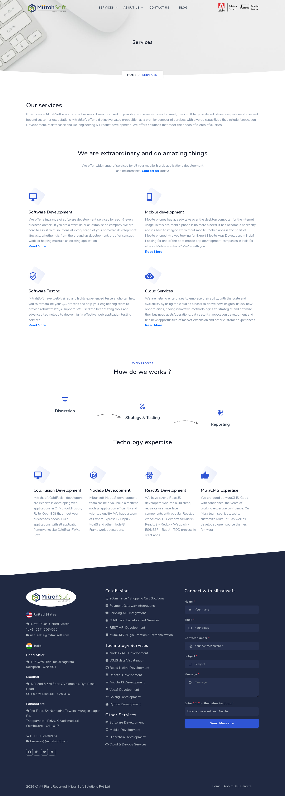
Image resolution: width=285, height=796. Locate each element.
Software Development (126, 722)
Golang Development (125, 697)
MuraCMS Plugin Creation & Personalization (141, 635)
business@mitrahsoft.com (48, 741)
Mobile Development (124, 729)
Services (106, 8)
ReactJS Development (125, 675)
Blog (183, 8)
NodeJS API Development (128, 653)
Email (189, 620)
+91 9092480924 (43, 736)
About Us (132, 8)
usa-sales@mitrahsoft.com (49, 635)
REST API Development (127, 627)
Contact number (197, 638)
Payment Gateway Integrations (132, 605)
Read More (37, 246)
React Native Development (129, 667)
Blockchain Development (127, 737)
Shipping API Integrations (127, 613)
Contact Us (159, 8)
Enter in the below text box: (209, 703)
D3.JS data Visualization (126, 660)
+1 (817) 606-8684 (44, 629)
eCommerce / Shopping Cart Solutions (136, 598)
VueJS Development (124, 689)
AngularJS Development (127, 682)
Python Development (125, 704)
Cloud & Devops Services (127, 744)
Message (192, 674)
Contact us (150, 171)
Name (190, 602)
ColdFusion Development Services (134, 620)
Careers (246, 786)
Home (131, 75)
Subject (191, 656)
